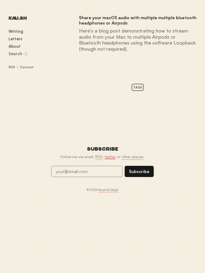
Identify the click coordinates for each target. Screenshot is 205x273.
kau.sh (17, 18)
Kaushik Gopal (108, 190)
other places (132, 156)
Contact (27, 67)
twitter (110, 156)
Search (17, 53)
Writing (16, 31)
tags (137, 87)
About (15, 46)
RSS (12, 67)
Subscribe (139, 171)
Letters (15, 38)
